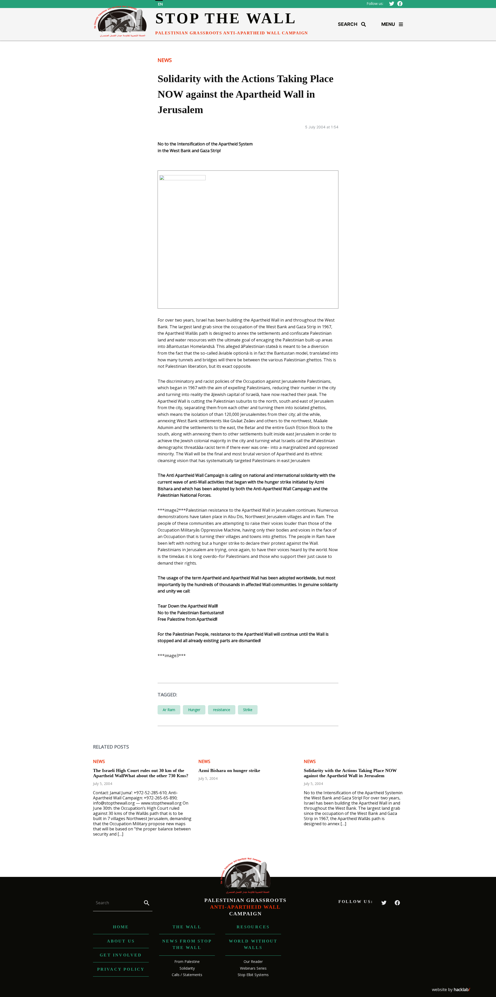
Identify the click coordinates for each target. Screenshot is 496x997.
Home (121, 927)
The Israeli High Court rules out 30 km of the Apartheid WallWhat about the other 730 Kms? (140, 773)
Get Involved (121, 955)
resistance (221, 709)
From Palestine (187, 961)
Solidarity (187, 968)
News (165, 60)
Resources (253, 927)
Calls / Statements (187, 974)
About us (121, 941)
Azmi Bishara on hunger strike (229, 770)
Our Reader (253, 961)
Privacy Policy (121, 969)
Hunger (194, 709)
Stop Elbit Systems (253, 974)
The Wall (187, 927)
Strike (247, 709)
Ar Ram (169, 709)
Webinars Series (253, 968)
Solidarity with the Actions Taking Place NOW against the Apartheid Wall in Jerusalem (350, 773)
